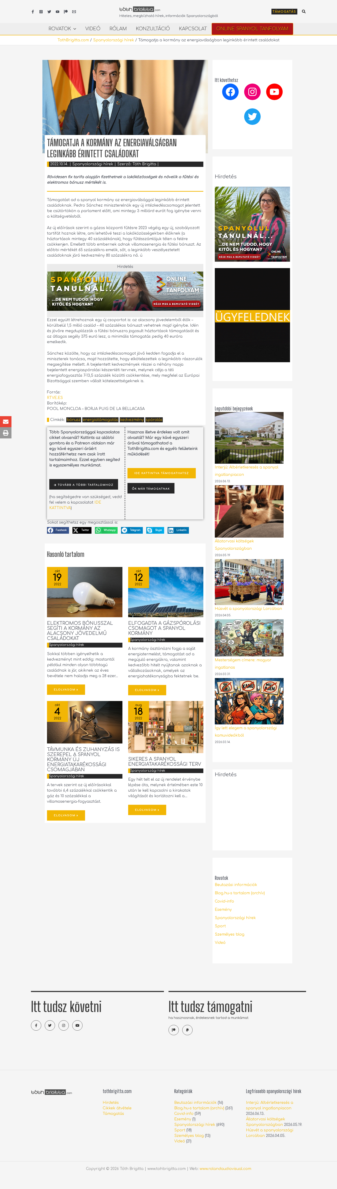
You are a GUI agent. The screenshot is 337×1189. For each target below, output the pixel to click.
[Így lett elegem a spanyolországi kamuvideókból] (249, 701)
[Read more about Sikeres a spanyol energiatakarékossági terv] (166, 727)
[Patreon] (66, 12)
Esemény (223, 910)
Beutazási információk (236, 885)
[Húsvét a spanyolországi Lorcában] (249, 582)
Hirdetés (111, 1103)
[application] (73, 29)
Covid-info (224, 901)
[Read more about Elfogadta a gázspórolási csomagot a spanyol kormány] (166, 592)
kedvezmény (132, 420)
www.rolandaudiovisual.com (225, 1169)
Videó (220, 943)
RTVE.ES (55, 398)
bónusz (74, 420)
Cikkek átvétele (117, 1108)
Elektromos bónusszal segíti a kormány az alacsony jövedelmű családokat (80, 631)
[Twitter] (49, 12)
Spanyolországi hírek (113, 40)
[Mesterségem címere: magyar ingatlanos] (249, 637)
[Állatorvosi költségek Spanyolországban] (249, 511)
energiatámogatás (100, 420)
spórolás (154, 420)
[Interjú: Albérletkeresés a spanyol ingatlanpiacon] (249, 438)
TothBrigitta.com (73, 40)
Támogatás (113, 1114)
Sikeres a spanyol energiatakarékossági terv (164, 762)
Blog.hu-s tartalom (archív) (240, 893)
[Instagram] (41, 12)
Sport (220, 926)
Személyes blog (229, 934)
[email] (74, 12)
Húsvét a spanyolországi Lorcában (248, 609)
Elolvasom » (66, 689)
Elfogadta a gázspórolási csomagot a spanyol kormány (164, 628)
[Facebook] (33, 12)
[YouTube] (57, 12)
